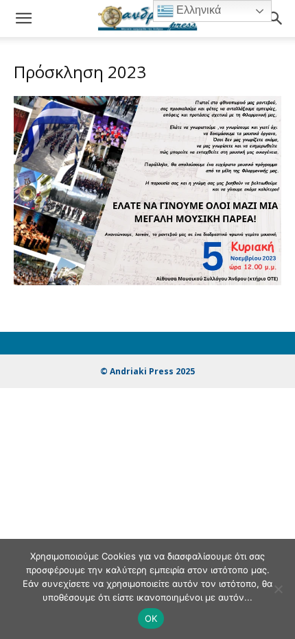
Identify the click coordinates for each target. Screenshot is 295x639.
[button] (23, 18)
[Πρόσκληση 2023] (147, 281)
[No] (278, 589)
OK (151, 618)
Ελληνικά (197, 10)
